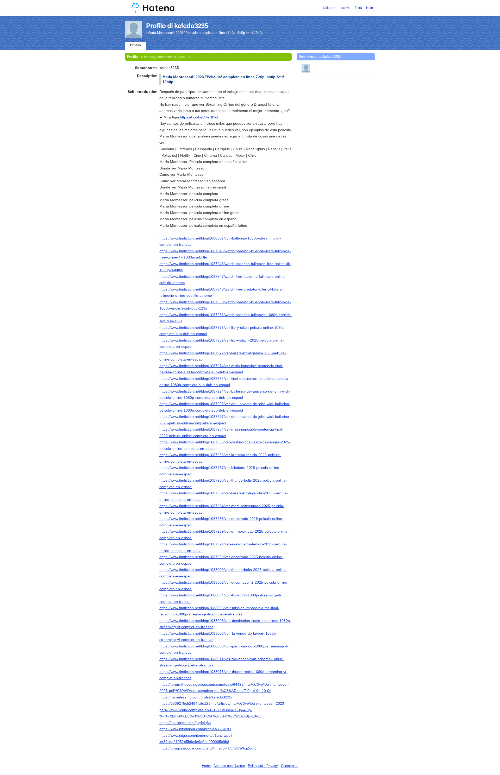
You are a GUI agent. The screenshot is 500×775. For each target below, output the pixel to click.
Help (369, 8)
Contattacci (289, 766)
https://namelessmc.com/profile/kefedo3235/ (195, 697)
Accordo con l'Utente (229, 766)
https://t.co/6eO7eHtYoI (199, 117)
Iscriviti (345, 8)
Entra (358, 8)
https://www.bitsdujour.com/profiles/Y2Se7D (195, 729)
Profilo (135, 45)
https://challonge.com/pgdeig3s (185, 723)
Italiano (328, 8)
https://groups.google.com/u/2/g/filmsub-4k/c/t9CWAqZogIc (207, 748)
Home (206, 766)
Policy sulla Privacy (263, 766)
